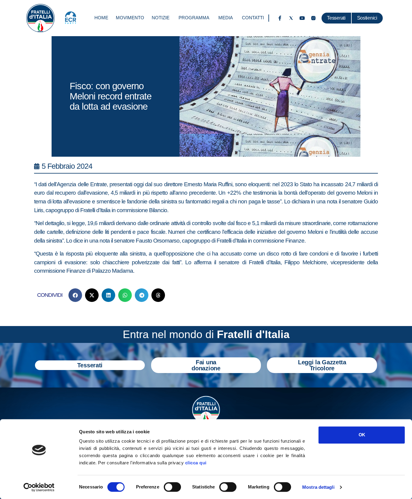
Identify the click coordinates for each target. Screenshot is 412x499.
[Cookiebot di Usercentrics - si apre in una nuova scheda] (39, 487)
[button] (75, 295)
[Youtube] (302, 18)
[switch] (172, 487)
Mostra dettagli (318, 487)
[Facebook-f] (280, 18)
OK (362, 434)
